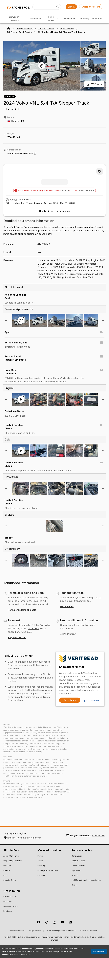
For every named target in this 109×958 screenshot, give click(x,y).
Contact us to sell (10, 906)
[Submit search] (57, 7)
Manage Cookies (59, 951)
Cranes (74, 885)
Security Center (9, 880)
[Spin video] (101, 332)
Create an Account (90, 7)
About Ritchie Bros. (11, 856)
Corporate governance (12, 861)
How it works (51, 19)
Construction (77, 856)
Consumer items (78, 861)
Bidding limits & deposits (47, 870)
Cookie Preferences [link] (88, 931)
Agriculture (76, 870)
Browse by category (14, 19)
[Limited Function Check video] (101, 425)
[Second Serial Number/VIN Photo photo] (101, 356)
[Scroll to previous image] (6, 320)
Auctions (34, 18)
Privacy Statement (17, 931)
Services (68, 18)
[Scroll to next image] (102, 320)
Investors (7, 866)
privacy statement (12, 954)
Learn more (95, 700)
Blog (5, 875)
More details (67, 606)
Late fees (33, 628)
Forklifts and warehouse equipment (86, 880)
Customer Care (86, 190)
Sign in (71, 7)
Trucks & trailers (78, 866)
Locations (97, 18)
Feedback (7, 911)
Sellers (40, 861)
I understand (98, 951)
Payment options (17, 637)
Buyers (40, 856)
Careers (6, 870)
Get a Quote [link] (70, 700)
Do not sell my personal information (61, 931)
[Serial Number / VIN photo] (101, 342)
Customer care (9, 896)
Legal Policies (35, 931)
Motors (74, 875)
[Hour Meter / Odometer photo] (101, 370)
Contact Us (98, 835)
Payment (41, 875)
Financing (84, 18)
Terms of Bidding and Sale (22, 610)
